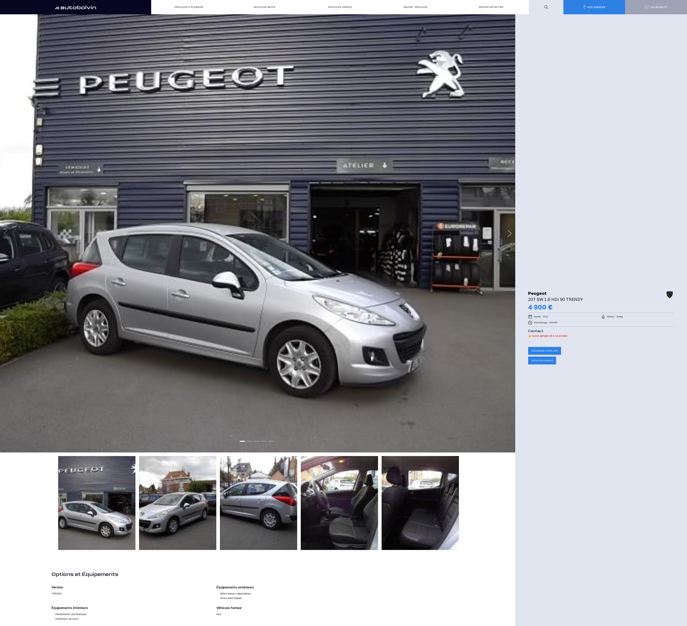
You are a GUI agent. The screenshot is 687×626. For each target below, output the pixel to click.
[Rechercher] (546, 7)
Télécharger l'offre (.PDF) (544, 351)
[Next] (509, 233)
